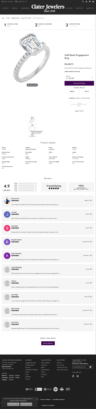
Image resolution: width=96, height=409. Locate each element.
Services (79, 8)
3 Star (15, 187)
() (36, 183)
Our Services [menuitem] (60, 365)
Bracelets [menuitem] (28, 377)
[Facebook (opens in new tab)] (73, 376)
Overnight (44, 374)
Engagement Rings (15, 18)
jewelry (8, 18)
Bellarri (43, 367)
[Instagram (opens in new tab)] (78, 376)
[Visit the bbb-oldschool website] (62, 389)
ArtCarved (44, 365)
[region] (32, 59)
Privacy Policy (27, 398)
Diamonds (25, 8)
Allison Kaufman (45, 363)
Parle (42, 377)
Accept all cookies (26, 404)
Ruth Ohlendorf (16, 253)
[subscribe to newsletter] (90, 366)
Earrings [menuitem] (27, 367)
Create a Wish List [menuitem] (62, 367)
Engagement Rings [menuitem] (30, 363)
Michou (43, 372)
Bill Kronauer (15, 308)
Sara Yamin (14, 322)
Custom (69, 8)
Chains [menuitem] (27, 372)
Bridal (15, 8)
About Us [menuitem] (59, 363)
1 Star (15, 190)
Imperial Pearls (45, 370)
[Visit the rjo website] (68, 389)
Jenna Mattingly (16, 267)
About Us (90, 8)
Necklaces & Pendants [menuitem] (31, 370)
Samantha (14, 226)
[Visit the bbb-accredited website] (38, 389)
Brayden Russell (16, 240)
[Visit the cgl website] (55, 389)
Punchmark (51, 405)
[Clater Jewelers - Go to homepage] (48, 8)
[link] (7, 1)
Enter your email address (80, 363)
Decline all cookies (13, 404)
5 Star (15, 183)
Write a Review (48, 343)
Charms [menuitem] (27, 379)
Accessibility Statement (58, 399)
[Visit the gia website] (47, 389)
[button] (83, 1)
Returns (87, 91)
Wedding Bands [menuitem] (29, 365)
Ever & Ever (51, 149)
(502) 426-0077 (36, 133)
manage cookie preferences (18, 400)
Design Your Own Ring (26, 18)
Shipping (72, 91)
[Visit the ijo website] (29, 389)
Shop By (5, 8)
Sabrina (13, 281)
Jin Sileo (14, 212)
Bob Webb (14, 295)
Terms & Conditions (45, 399)
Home (3, 18)
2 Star (15, 189)
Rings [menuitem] (26, 374)
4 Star (15, 185)
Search (8, 26)
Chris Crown (15, 198)
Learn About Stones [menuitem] (62, 370)
